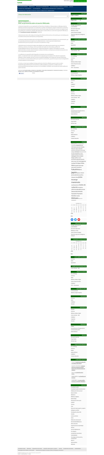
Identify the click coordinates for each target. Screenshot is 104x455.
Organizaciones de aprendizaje (77, 425)
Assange (77, 151)
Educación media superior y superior (59, 6)
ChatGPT (72, 402)
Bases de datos (74, 392)
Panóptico (80, 187)
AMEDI (79, 147)
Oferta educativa (74, 423)
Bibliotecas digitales (75, 396)
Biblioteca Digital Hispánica (76, 75)
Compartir (22, 73)
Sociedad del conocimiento (24, 8)
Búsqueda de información (42, 6)
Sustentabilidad (36, 8)
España (76, 165)
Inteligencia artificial (75, 410)
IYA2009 (72, 414)
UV (39, 452)
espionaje (81, 165)
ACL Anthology (74, 56)
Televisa (73, 191)
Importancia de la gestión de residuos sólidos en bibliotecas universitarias (36, 10)
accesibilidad (73, 145)
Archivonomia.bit (74, 73)
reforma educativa (76, 189)
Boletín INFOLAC (74, 114)
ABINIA (72, 108)
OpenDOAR (73, 45)
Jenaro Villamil (80, 172)
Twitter (78, 195)
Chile (77, 156)
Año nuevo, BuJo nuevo (75, 28)
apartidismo (73, 150)
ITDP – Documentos (75, 67)
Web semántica (74, 442)
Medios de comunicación (76, 419)
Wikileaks (42, 71)
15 (76, 209)
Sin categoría (73, 431)
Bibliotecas (32, 6)
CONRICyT (73, 65)
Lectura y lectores (74, 416)
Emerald (72, 86)
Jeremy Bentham (75, 175)
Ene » (72, 215)
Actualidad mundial (23, 6)
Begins (72, 132)
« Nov (72, 213)
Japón (74, 172)
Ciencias (71, 6)
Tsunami (74, 194)
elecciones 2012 (75, 161)
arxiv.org (72, 41)
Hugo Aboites (73, 121)
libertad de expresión (28, 71)
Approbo (72, 91)
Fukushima (75, 169)
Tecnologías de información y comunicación (53, 8)
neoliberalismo (75, 185)
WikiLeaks (61, 70)
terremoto (79, 191)
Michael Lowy (73, 123)
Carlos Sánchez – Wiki (75, 50)
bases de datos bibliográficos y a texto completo (78, 153)
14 (74, 209)
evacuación (74, 167)
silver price (74, 380)
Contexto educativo (75, 138)
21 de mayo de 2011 (80, 143)
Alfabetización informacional (76, 390)
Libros (72, 417)
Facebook (79, 167)
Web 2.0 (72, 440)
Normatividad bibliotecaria (76, 421)
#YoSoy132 (73, 143)
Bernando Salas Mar (75, 119)
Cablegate (73, 156)
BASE (72, 43)
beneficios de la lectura (79, 154)
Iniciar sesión (66, 0)
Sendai (83, 189)
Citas (72, 406)
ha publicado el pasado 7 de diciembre (29, 32)
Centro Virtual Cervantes (76, 63)
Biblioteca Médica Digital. (76, 61)
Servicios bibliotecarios (75, 429)
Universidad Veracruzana (80, 1)
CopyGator (73, 101)
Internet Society (21, 71)
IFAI (81, 169)
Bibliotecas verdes (74, 30)
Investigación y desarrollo (76, 412)
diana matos (74, 376)
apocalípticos (78, 150)
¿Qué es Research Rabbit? (76, 32)
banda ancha (81, 151)
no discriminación (36, 71)
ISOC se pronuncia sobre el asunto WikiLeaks (33, 23)
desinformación (80, 159)
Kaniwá (19, 2)
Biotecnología (73, 398)
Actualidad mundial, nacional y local (78, 389)
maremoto (75, 182)
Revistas (72, 427)
